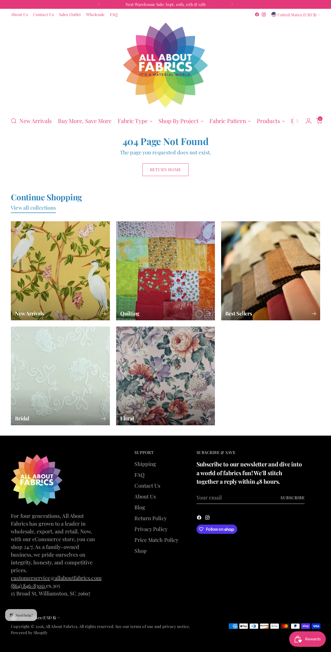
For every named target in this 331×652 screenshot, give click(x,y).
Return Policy (150, 517)
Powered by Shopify (29, 632)
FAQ (139, 474)
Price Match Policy (156, 539)
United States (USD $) (297, 14)
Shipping (145, 463)
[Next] (232, 4)
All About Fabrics (61, 626)
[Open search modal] (14, 121)
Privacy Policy (150, 528)
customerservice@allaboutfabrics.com (56, 577)
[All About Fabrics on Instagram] (263, 14)
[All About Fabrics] (165, 65)
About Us (145, 496)
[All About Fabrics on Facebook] (257, 14)
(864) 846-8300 (28, 585)
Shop (140, 550)
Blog (139, 507)
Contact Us (147, 485)
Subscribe (293, 497)
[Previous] (98, 4)
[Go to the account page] (306, 121)
